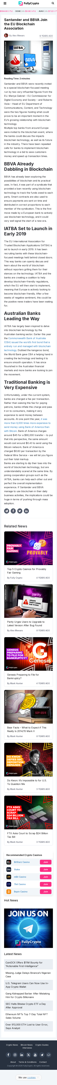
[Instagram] (15, 1055)
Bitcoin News (27, 1045)
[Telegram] (42, 1055)
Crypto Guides (42, 1045)
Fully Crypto (16, 577)
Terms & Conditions (28, 1062)
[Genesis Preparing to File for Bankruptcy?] (28, 654)
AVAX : (28, 11)
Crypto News (12, 1045)
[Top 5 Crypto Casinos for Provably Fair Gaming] (28, 548)
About (13, 1062)
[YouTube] (35, 1055)
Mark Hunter (16, 683)
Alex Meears (16, 630)
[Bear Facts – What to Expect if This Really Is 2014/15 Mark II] (28, 707)
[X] (28, 1055)
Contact (43, 1062)
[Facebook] (8, 1055)
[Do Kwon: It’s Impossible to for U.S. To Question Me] (28, 759)
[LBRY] (48, 1055)
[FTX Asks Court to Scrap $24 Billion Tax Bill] (28, 812)
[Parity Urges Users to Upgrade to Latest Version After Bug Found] (28, 601)
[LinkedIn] (21, 1055)
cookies (31, 1077)
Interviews (27, 1048)
